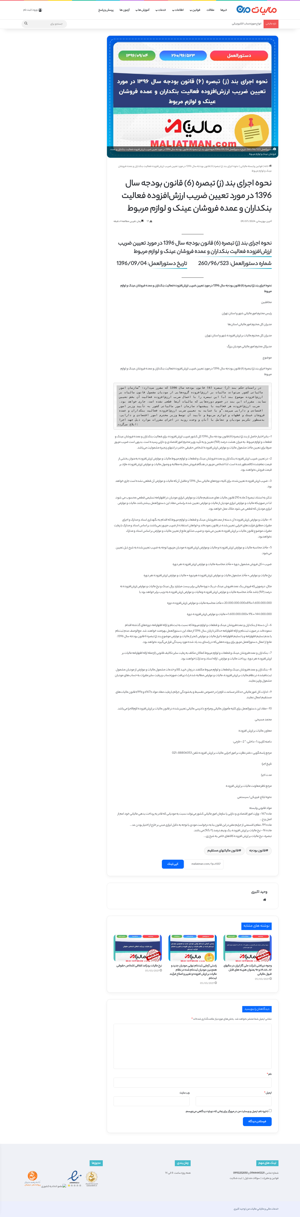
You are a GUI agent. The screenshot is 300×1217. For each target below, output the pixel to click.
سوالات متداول (252, 1178)
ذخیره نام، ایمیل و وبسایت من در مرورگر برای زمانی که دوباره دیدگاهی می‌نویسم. (226, 1111)
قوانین (196, 10)
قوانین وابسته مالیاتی (251, 166)
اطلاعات (179, 10)
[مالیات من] (256, 10)
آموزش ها (143, 10)
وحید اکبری (259, 892)
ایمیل (268, 1093)
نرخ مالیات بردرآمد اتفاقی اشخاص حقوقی (139, 966)
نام (269, 1074)
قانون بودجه (257, 851)
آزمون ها (125, 10)
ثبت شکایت (236, 1178)
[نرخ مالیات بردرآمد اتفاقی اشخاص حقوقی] (138, 948)
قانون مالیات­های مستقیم (223, 851)
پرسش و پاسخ (106, 10)
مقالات (210, 10)
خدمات (162, 10)
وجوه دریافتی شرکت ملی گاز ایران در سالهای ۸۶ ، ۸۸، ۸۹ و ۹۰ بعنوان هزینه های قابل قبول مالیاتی (248, 970)
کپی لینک (172, 864)
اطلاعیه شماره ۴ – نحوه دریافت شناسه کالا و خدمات (235, 24)
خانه (266, 166)
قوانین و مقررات (270, 1178)
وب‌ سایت (185, 1093)
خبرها (223, 10)
